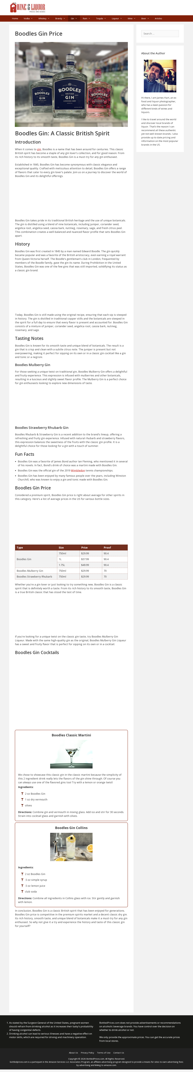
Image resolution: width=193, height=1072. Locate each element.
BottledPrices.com (109, 1022)
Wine (130, 18)
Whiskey (42, 18)
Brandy (58, 18)
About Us (73, 1052)
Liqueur (115, 18)
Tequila (99, 18)
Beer (143, 18)
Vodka (27, 18)
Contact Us (118, 1052)
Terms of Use (103, 1052)
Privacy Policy (87, 1052)
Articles (158, 18)
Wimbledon (78, 470)
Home (15, 18)
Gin (72, 18)
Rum (85, 18)
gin (39, 149)
